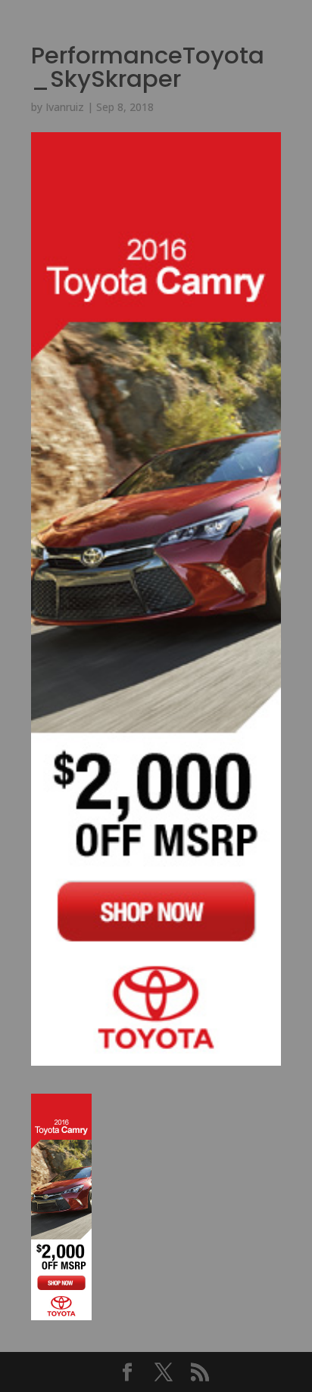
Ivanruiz (64, 107)
